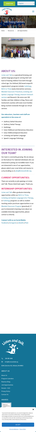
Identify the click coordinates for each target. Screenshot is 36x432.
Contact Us (4, 394)
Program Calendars (7, 378)
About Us (4, 375)
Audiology (27, 86)
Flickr (26, 223)
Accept (18, 425)
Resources (11, 30)
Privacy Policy (22, 429)
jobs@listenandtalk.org (23, 171)
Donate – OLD (5, 388)
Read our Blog (5, 382)
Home (3, 30)
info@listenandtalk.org (11, 362)
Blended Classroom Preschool (11, 92)
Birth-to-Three (6, 89)
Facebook (4, 223)
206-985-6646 (8, 358)
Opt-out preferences (14, 429)
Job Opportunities (7, 385)
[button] (33, 409)
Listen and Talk (6, 75)
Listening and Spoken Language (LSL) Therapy (17, 198)
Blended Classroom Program (11, 206)
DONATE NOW (9, 3)
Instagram (12, 223)
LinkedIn (21, 223)
